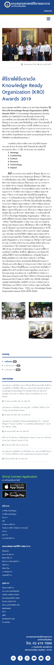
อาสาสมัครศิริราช (8, 538)
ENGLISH (48, 11)
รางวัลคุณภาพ (7, 571)
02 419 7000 (42, 643)
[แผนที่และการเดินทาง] (47, 658)
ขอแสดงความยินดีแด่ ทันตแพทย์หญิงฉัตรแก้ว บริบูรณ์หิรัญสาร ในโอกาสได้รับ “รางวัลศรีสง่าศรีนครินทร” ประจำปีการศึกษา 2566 (26, 424)
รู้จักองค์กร (5, 551)
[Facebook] (20, 658)
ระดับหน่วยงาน (11, 366)
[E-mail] (40, 658)
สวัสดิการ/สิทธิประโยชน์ (10, 594)
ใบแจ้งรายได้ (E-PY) (9, 601)
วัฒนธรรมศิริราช (8, 588)
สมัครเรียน (5, 568)
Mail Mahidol (6, 608)
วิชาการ (4, 517)
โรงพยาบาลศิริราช (8, 524)
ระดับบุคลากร (12, 370)
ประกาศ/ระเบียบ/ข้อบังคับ (10, 591)
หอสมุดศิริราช (7, 575)
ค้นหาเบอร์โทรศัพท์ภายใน (11, 605)
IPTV (4, 612)
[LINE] (13, 658)
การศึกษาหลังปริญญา (9, 514)
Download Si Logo (8, 619)
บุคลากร (5, 535)
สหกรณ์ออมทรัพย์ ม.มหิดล (11, 598)
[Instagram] (27, 658)
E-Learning (6, 622)
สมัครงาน (5, 565)
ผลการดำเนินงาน (8, 554)
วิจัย (3, 521)
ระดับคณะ (10, 362)
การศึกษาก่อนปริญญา (9, 510)
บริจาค (4, 531)
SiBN (4, 615)
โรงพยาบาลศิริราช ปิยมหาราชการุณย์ (15, 528)
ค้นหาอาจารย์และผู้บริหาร (11, 561)
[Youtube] (34, 658)
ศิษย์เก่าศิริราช (7, 558)
